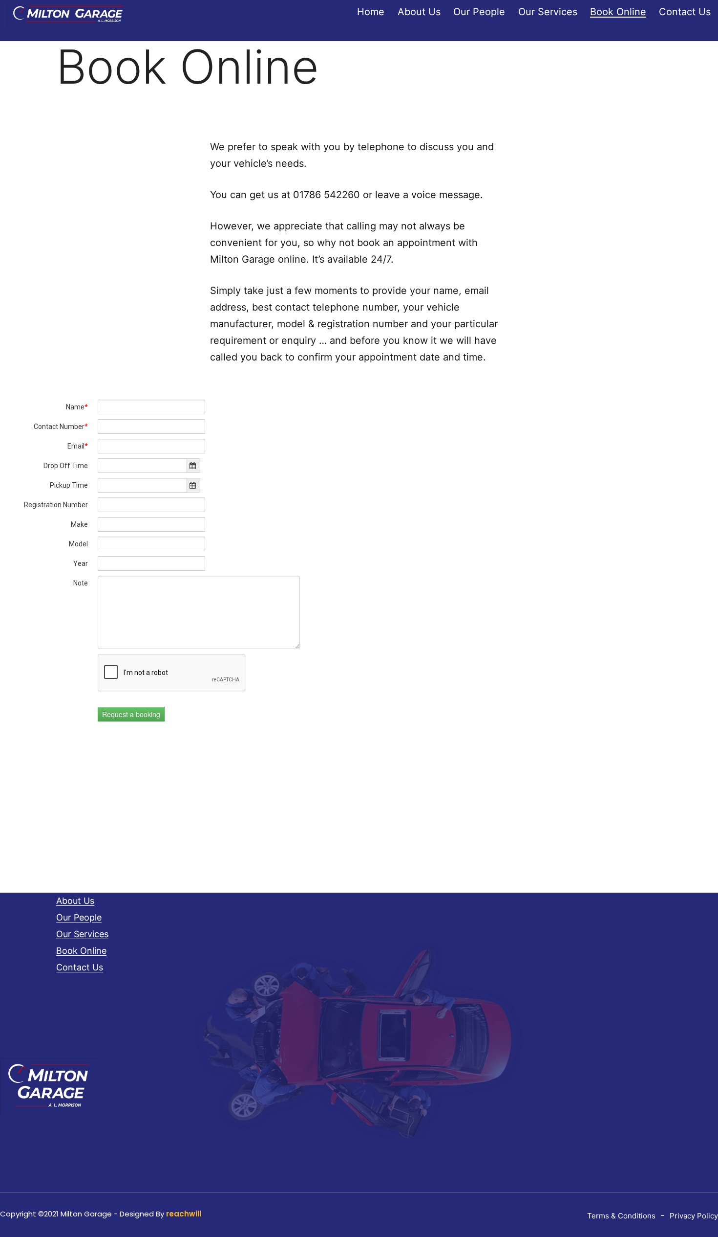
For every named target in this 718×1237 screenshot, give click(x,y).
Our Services (547, 12)
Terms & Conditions (621, 1215)
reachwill (183, 1214)
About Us (419, 12)
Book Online (618, 12)
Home (370, 12)
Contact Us (685, 12)
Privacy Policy (694, 1215)
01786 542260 (326, 195)
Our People (479, 12)
